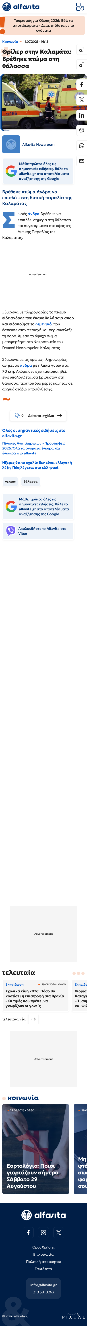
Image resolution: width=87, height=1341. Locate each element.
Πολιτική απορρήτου (43, 1261)
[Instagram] (43, 1232)
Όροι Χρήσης (43, 1247)
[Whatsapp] (82, 146)
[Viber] (82, 130)
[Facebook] (82, 84)
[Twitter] (82, 100)
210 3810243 (43, 1292)
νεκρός (10, 482)
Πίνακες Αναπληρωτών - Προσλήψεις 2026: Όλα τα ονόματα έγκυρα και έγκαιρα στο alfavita (33, 448)
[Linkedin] (82, 115)
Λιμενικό (43, 323)
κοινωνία (23, 1098)
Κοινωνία (10, 42)
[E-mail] (82, 161)
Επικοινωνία (43, 1254)
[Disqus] (43, 612)
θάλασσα (31, 482)
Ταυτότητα (43, 1268)
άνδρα (34, 213)
